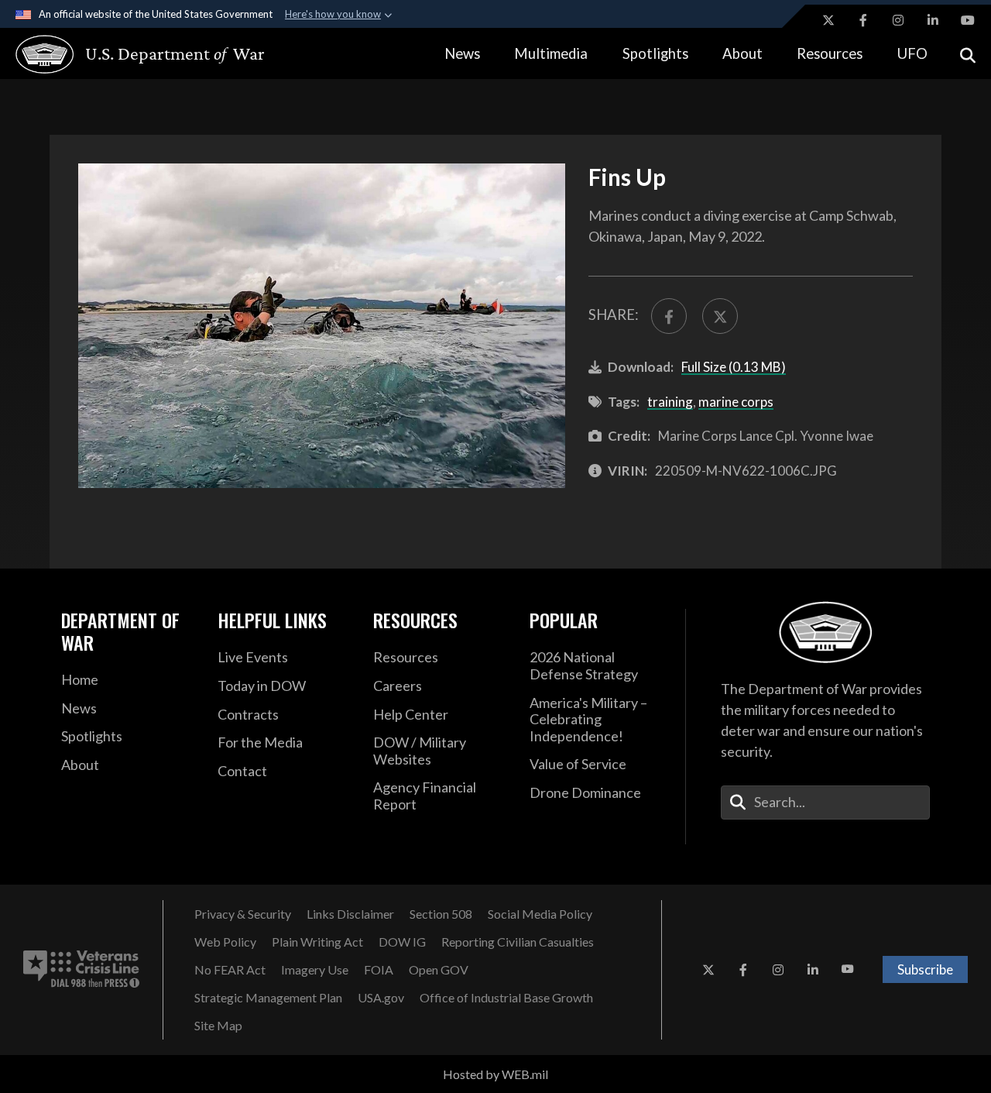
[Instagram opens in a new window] (898, 20)
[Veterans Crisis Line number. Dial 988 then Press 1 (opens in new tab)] (81, 969)
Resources (829, 53)
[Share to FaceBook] (669, 316)
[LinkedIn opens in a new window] (933, 20)
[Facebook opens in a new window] (863, 20)
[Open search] (968, 54)
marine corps (735, 402)
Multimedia (551, 53)
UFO (912, 53)
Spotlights (655, 53)
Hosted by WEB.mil (495, 1074)
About (742, 53)
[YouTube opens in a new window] (967, 20)
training (670, 402)
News (462, 53)
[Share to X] (720, 316)
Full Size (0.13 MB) (733, 367)
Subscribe (925, 969)
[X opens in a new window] (828, 20)
